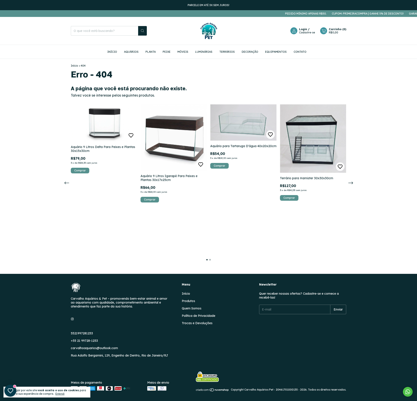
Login (303, 29)
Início (112, 51)
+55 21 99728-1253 (84, 341)
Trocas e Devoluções (197, 323)
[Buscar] (142, 31)
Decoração (250, 51)
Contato (300, 51)
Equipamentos (276, 51)
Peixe (166, 51)
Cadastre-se (307, 32)
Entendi (60, 393)
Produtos (188, 301)
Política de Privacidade (198, 316)
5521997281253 (82, 333)
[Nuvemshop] (212, 390)
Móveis (182, 51)
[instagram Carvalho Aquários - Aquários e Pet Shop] (72, 319)
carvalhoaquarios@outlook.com (94, 348)
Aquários (131, 51)
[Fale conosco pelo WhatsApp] (408, 392)
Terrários (227, 51)
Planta (151, 51)
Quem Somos (191, 308)
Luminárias (203, 51)
